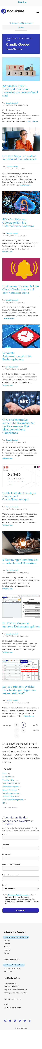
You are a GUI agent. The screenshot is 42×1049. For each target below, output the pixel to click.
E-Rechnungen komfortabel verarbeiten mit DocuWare (20, 561)
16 (37, 725)
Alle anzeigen (11, 807)
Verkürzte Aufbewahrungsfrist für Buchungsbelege (17, 356)
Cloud (6, 773)
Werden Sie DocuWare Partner (14, 965)
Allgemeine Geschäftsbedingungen (15, 989)
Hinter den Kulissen (10, 796)
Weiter (36, 730)
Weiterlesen (33, 121)
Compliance (8, 777)
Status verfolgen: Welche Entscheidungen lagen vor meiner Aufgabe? (19, 690)
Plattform (7, 943)
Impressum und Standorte (12, 1007)
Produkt (21, 27)
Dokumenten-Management (21, 23)
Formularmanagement (12, 793)
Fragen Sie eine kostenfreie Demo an (16, 937)
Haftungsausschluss (10, 983)
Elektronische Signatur (11, 787)
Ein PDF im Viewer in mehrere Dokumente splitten (21, 624)
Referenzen (7, 947)
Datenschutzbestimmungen (18, 895)
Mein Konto (8, 971)
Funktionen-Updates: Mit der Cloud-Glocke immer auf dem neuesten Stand (20, 289)
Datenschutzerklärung (11, 986)
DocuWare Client (10, 780)
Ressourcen (7, 950)
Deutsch (21, 2)
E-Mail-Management (11, 783)
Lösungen (7, 940)
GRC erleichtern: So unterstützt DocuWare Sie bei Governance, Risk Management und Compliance (18, 426)
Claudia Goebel (12, 103)
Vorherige (7, 725)
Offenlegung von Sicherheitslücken (15, 993)
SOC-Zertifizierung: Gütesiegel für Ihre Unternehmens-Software (18, 222)
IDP (4, 803)
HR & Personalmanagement (14, 800)
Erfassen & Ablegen (11, 790)
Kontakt (6, 1004)
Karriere (6, 953)
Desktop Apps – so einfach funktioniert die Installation (19, 157)
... (34, 725)
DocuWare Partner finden (12, 968)
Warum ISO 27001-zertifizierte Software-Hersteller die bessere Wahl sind (20, 90)
